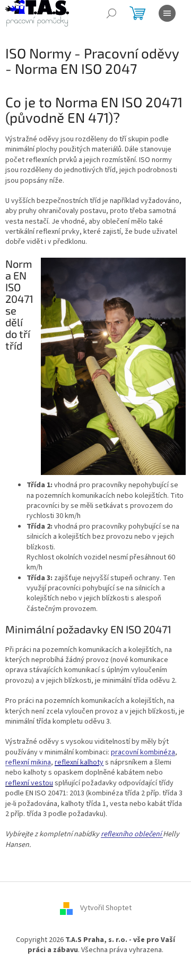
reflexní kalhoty (79, 762)
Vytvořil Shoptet (106, 908)
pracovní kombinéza (143, 752)
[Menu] (167, 13)
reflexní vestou (29, 783)
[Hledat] (111, 13)
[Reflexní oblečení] (162, 834)
